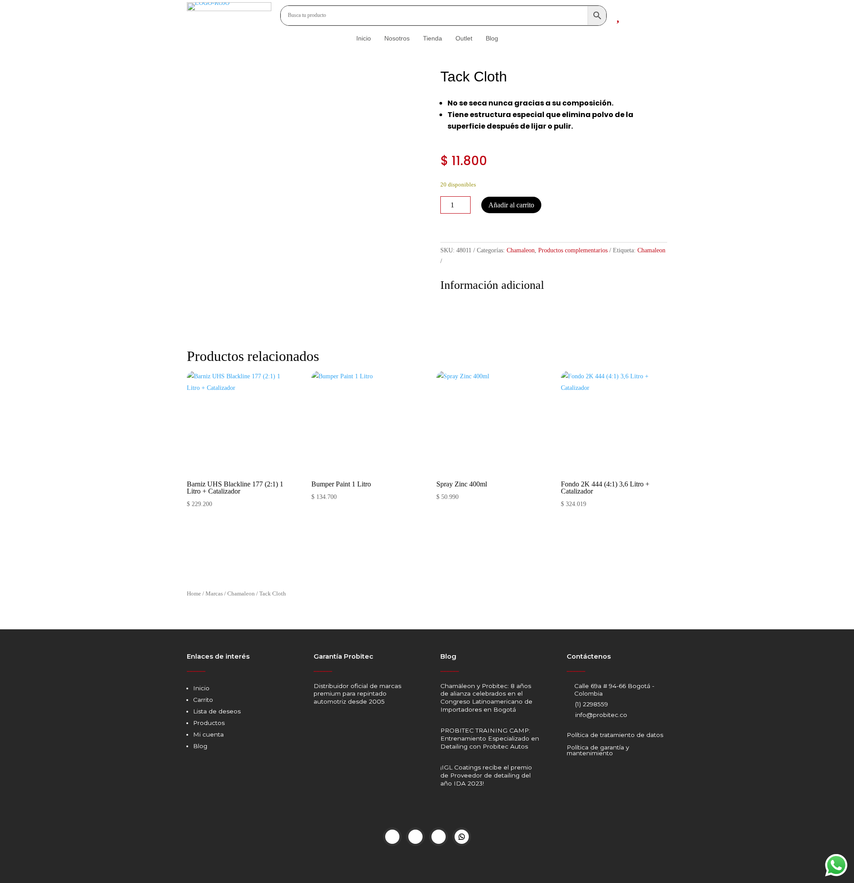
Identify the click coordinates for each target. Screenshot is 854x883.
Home (194, 594)
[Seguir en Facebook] (392, 836)
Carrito (203, 699)
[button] (444, 223)
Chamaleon (521, 250)
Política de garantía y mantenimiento (598, 750)
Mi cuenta (208, 734)
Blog (200, 745)
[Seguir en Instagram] (415, 836)
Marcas (214, 594)
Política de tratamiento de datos (615, 734)
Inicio (201, 688)
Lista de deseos (217, 711)
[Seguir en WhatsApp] (461, 836)
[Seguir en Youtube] (438, 836)
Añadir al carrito (511, 205)
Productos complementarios (573, 250)
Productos (209, 722)
